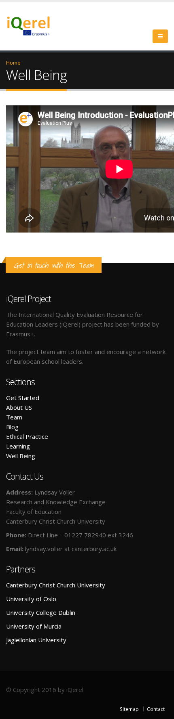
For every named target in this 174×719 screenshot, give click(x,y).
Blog (12, 427)
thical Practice (29, 436)
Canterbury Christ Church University (55, 585)
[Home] (33, 25)
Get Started (22, 398)
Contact (156, 709)
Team (14, 417)
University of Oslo (31, 599)
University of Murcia (34, 626)
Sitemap (129, 709)
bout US (21, 407)
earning (19, 446)
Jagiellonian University (36, 640)
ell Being (23, 456)
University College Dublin (40, 612)
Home (13, 62)
